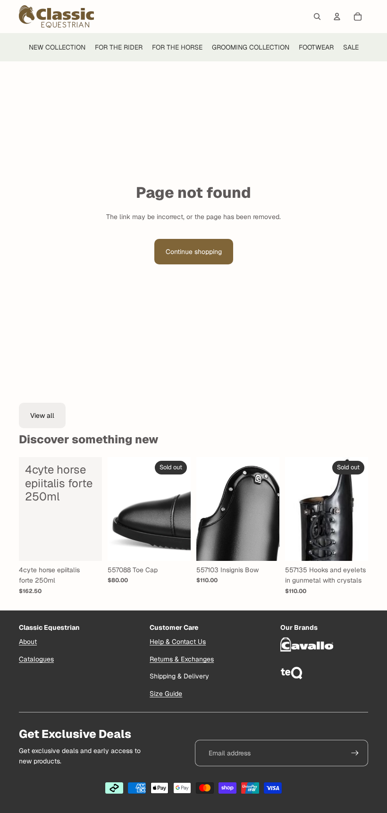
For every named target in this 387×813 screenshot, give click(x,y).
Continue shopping (194, 251)
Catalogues (36, 659)
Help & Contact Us (178, 641)
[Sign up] (355, 753)
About (28, 641)
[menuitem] (57, 47)
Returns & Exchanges (182, 659)
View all (42, 415)
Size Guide (166, 693)
